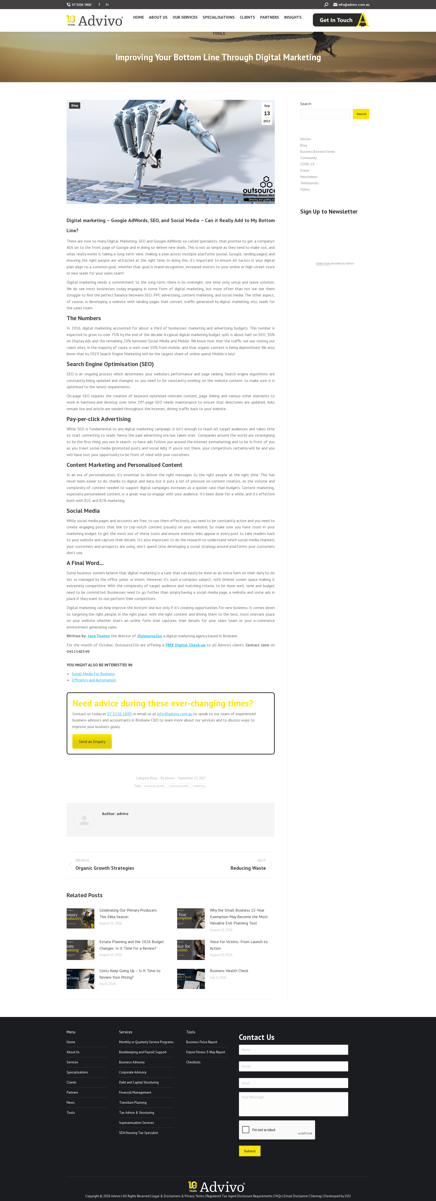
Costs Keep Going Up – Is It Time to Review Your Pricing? (129, 974)
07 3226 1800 (81, 5)
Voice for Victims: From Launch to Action (239, 945)
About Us (73, 1052)
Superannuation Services (136, 1123)
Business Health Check (229, 970)
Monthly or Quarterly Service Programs (146, 1042)
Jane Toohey (99, 635)
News (71, 1102)
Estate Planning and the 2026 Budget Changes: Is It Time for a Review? (131, 945)
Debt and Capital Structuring (139, 1082)
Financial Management (135, 1092)
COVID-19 (307, 164)
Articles (305, 139)
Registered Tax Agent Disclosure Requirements (239, 1196)
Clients (71, 1082)
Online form (323, 263)
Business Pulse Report (201, 1042)
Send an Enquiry (92, 741)
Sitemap (316, 1196)
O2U (348, 1196)
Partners (72, 1092)
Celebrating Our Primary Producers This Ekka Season (128, 913)
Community (308, 158)
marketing (199, 786)
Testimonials (309, 183)
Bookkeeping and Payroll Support (143, 1052)
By (167, 778)
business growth (155, 786)
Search (305, 103)
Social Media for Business (93, 673)
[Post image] (80, 918)
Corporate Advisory (132, 1072)
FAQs (278, 1196)
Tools (71, 1112)
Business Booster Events (317, 151)
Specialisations (77, 1072)
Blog (74, 105)
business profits (178, 786)
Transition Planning (133, 1102)
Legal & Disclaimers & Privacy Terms (178, 1196)
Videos (305, 189)
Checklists (193, 1062)
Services (72, 1062)
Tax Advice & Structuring (136, 1112)
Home (71, 1042)
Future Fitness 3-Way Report (205, 1052)
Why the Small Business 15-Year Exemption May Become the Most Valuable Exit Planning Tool (239, 916)
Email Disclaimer (296, 1196)
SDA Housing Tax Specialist (138, 1133)
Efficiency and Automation (94, 679)
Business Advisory (132, 1062)
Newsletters (308, 177)
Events (305, 170)
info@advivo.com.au (354, 5)
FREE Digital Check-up (185, 644)
